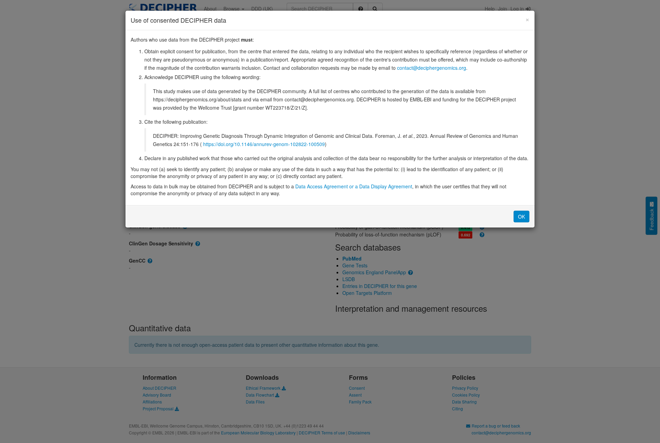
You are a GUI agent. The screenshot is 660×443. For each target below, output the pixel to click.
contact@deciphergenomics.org (431, 67)
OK (521, 216)
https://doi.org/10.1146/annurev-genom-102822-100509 (264, 144)
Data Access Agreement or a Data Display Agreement (353, 186)
